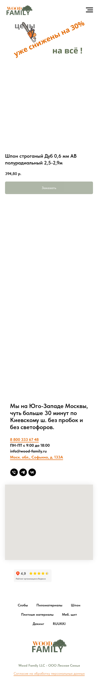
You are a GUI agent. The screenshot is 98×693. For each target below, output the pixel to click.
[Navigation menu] (89, 10)
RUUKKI (59, 624)
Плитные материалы (37, 614)
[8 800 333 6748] (14, 472)
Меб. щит (69, 614)
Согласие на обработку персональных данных (49, 673)
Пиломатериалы (49, 605)
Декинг (38, 624)
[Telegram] (23, 472)
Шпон (75, 605)
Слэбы (23, 605)
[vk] (32, 472)
